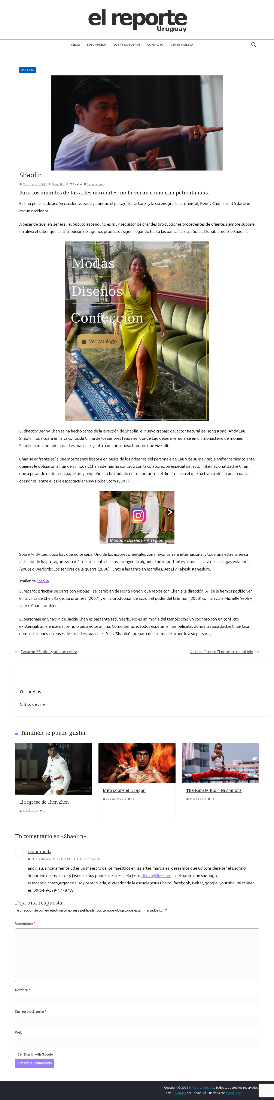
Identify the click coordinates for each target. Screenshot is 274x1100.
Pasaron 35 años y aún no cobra (49, 651)
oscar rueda (39, 851)
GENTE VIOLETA (181, 45)
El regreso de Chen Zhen (44, 802)
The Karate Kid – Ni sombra (214, 790)
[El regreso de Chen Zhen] (53, 746)
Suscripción (97, 45)
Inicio (75, 45)
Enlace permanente (89, 858)
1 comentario (95, 184)
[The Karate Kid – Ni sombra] (220, 746)
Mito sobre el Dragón (124, 790)
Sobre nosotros (126, 45)
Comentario (25, 923)
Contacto (155, 45)
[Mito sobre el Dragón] (137, 746)
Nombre (22, 990)
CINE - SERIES (27, 70)
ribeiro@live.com (156, 875)
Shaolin (43, 581)
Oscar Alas (58, 184)
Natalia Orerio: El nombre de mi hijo (221, 651)
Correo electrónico (30, 1012)
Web (18, 1032)
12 (212, 798)
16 (132, 798)
